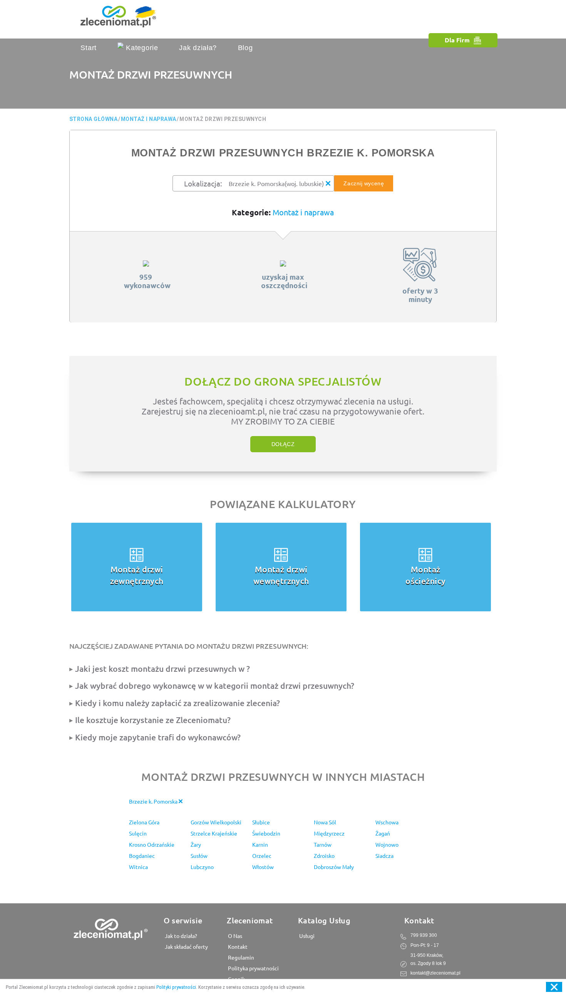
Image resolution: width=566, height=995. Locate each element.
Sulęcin (138, 833)
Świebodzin (266, 833)
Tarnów (323, 844)
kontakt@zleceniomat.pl (435, 973)
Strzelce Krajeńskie (214, 833)
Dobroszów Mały (334, 866)
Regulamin (240, 957)
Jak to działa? (180, 935)
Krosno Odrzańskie (151, 844)
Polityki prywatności (176, 987)
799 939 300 (423, 935)
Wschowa (387, 822)
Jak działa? (198, 48)
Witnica (138, 866)
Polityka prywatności (253, 968)
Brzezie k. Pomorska (154, 801)
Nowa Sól (325, 822)
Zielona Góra (144, 822)
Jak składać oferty (186, 946)
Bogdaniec (142, 855)
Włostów (263, 866)
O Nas (234, 935)
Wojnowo (387, 844)
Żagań (382, 833)
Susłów (199, 855)
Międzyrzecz (329, 833)
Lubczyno (202, 866)
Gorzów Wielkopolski (216, 822)
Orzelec (261, 855)
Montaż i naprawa (303, 212)
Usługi (306, 935)
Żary (196, 844)
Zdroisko (324, 855)
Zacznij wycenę (363, 183)
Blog (245, 48)
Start (88, 48)
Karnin (260, 844)
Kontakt (237, 946)
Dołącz (283, 444)
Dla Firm (457, 40)
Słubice (261, 822)
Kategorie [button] (141, 48)
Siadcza (384, 855)
